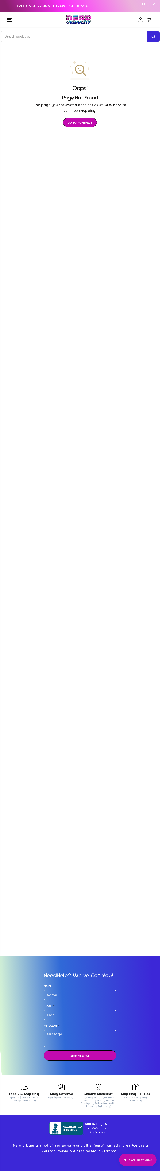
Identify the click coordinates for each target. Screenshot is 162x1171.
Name (48, 986)
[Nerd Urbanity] (79, 20)
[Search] (153, 36)
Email (49, 1006)
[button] (9, 19)
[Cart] (149, 19)
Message (52, 1026)
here (117, 104)
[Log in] (140, 19)
